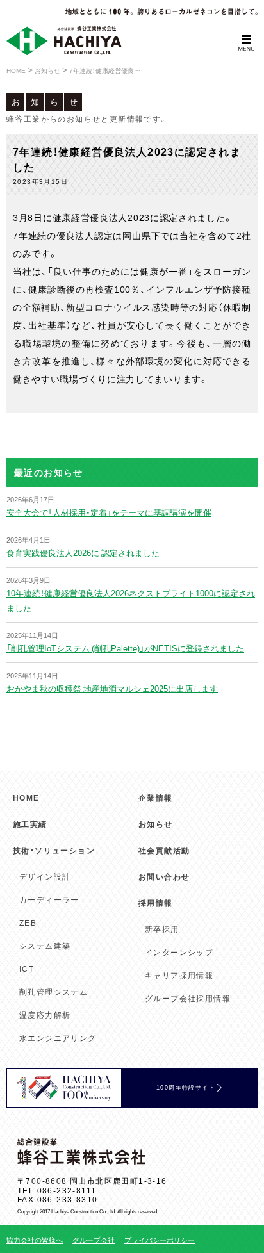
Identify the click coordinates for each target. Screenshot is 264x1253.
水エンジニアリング (58, 1038)
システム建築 (44, 945)
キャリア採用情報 (179, 975)
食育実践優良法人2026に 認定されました (83, 552)
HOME (26, 797)
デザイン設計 (44, 876)
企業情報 (155, 797)
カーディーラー (49, 899)
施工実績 (30, 824)
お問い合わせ (164, 876)
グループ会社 (93, 1239)
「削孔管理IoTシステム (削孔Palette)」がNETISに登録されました (125, 648)
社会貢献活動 (164, 850)
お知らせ (155, 824)
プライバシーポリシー (159, 1239)
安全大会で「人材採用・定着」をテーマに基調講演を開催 (108, 512)
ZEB (28, 922)
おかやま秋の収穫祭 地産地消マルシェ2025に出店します (112, 688)
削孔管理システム (53, 991)
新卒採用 (162, 929)
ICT (26, 968)
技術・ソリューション (54, 850)
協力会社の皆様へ (34, 1239)
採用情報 (155, 902)
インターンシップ (179, 952)
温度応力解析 (44, 1014)
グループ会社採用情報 (188, 998)
